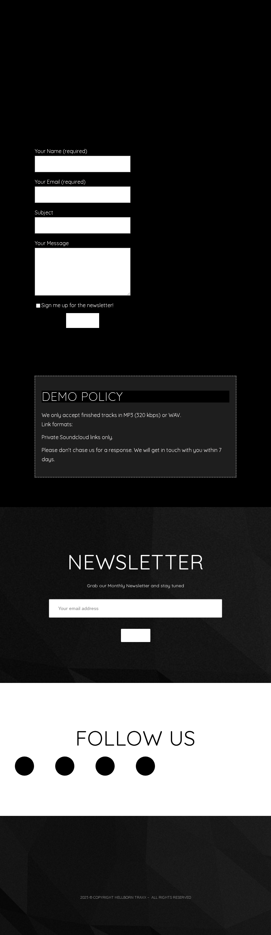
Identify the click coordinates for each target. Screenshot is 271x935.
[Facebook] (24, 766)
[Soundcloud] (64, 766)
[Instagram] (145, 766)
